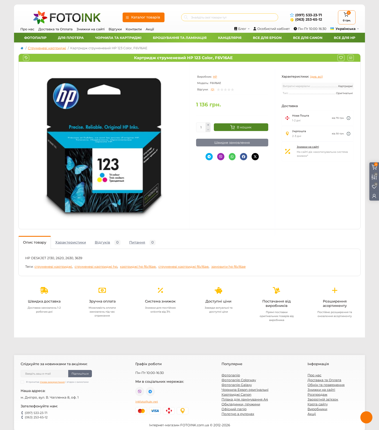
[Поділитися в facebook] (243, 156)
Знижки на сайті (91, 29)
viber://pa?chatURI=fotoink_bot (139, 391)
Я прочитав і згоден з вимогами (57, 382)
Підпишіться (80, 373)
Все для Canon (307, 38)
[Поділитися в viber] (220, 156)
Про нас (27, 29)
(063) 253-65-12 (308, 19)
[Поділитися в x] (255, 156)
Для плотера (71, 38)
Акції (150, 29)
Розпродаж (317, 394)
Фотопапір (35, 38)
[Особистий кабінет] (374, 196)
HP (215, 76)
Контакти (134, 29)
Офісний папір (234, 409)
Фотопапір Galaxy (237, 385)
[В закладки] (341, 57)
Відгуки (115, 29)
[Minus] (208, 129)
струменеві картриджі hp (96, 266)
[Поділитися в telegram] (209, 156)
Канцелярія (229, 38)
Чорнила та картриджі (118, 38)
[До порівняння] (351, 58)
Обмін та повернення (326, 385)
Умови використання (52, 382)
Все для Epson (267, 38)
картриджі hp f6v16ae (138, 266)
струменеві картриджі (53, 266)
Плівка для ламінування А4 (245, 399)
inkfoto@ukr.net (146, 401)
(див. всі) (316, 76)
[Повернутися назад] (26, 58)
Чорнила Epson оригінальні (245, 390)
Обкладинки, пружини (241, 404)
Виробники (317, 409)
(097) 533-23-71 (308, 15)
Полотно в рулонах (238, 414)
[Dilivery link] (348, 118)
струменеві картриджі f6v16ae (183, 266)
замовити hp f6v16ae (228, 266)
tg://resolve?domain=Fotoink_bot (150, 391)
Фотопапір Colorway (239, 380)
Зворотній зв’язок (322, 399)
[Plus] (208, 124)
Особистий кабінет (273, 29)
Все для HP (344, 38)
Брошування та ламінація (180, 38)
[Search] (186, 17)
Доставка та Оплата (55, 29)
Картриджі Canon (236, 394)
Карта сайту (317, 404)
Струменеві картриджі (47, 48)
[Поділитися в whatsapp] (232, 156)
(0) (212, 89)
